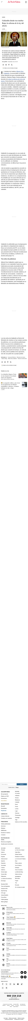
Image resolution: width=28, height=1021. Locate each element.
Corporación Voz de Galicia (7, 1004)
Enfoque (17, 867)
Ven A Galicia (18, 865)
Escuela (17, 885)
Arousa (17, 797)
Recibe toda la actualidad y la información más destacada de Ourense (16, 965)
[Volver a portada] (14, 2)
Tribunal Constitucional (22, 358)
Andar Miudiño (4, 895)
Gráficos (3, 869)
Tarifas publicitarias (5, 823)
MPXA (11, 1006)
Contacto (3, 834)
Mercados (17, 878)
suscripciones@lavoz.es (14, 999)
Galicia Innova (18, 874)
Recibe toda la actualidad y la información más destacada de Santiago (16, 955)
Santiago (17, 817)
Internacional (4, 858)
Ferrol (16, 806)
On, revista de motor (20, 887)
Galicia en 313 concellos (21, 821)
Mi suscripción (4, 794)
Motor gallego (4, 901)
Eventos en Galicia (5, 832)
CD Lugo (3, 892)
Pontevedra (18, 815)
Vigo (16, 819)
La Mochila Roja (19, 872)
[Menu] (2, 2)
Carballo (17, 802)
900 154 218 (14, 995)
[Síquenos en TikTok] (21, 984)
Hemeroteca (4, 798)
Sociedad (3, 865)
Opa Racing (4, 890)
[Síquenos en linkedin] (14, 984)
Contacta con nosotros (6, 818)
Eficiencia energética (6, 841)
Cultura (3, 867)
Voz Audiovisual (22, 1004)
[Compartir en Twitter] (12, 65)
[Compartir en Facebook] (9, 65)
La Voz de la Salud (19, 850)
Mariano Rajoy (4, 358)
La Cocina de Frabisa (20, 858)
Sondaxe (8, 1005)
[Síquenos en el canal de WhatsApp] (2, 988)
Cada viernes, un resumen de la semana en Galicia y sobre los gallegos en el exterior (16, 939)
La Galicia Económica (6, 878)
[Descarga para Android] (25, 972)
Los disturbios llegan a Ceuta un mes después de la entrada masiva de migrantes (8, 375)
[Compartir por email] (6, 65)
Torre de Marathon (5, 886)
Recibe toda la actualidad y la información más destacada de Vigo (16, 960)
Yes (16, 882)
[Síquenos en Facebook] (2, 984)
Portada (3, 850)
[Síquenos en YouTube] (18, 984)
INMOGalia (3, 830)
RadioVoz (4, 1005)
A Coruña (17, 793)
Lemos (16, 808)
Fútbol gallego (4, 899)
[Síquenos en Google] (6, 988)
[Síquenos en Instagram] (10, 984)
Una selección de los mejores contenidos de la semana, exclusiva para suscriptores (15, 918)
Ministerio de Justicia (21, 357)
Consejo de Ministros (12, 357)
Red (16, 861)
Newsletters (4, 808)
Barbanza (17, 800)
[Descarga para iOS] (22, 972)
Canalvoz (12, 1005)
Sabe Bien (17, 852)
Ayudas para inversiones (7, 844)
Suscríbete (4, 800)
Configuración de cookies (18, 1019)
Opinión (3, 861)
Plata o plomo (18, 863)
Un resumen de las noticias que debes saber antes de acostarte (15, 913)
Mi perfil (3, 806)
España (3, 856)
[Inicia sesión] (26, 2)
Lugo (16, 811)
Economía (3, 854)
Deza (16, 804)
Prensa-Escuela (23, 1005)
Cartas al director (5, 816)
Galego (17, 787)
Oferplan (3, 828)
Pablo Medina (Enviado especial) (7, 379)
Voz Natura (17, 1005)
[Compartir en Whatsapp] (3, 65)
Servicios (3, 826)
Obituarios (3, 876)
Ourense (17, 813)
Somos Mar (4, 874)
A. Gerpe (2, 389)
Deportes (3, 863)
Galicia (2, 852)
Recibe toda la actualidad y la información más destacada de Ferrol (16, 949)
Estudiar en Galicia (19, 856)
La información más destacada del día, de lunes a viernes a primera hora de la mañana (16, 908)
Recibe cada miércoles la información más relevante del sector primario (15, 929)
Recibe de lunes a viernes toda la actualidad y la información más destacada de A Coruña (16, 944)
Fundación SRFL (16, 1004)
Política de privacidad (12, 1018)
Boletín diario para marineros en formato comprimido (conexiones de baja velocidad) (15, 933)
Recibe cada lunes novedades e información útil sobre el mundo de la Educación (15, 924)
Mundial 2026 (4, 884)
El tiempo (3, 880)
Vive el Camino (18, 869)
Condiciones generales (9, 1019)
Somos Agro (4, 872)
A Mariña (17, 795)
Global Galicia (18, 854)
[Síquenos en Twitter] (6, 984)
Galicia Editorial (15, 1006)
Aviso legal (6, 1018)
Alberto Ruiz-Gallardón (12, 358)
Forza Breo (3, 897)
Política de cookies (21, 1018)
